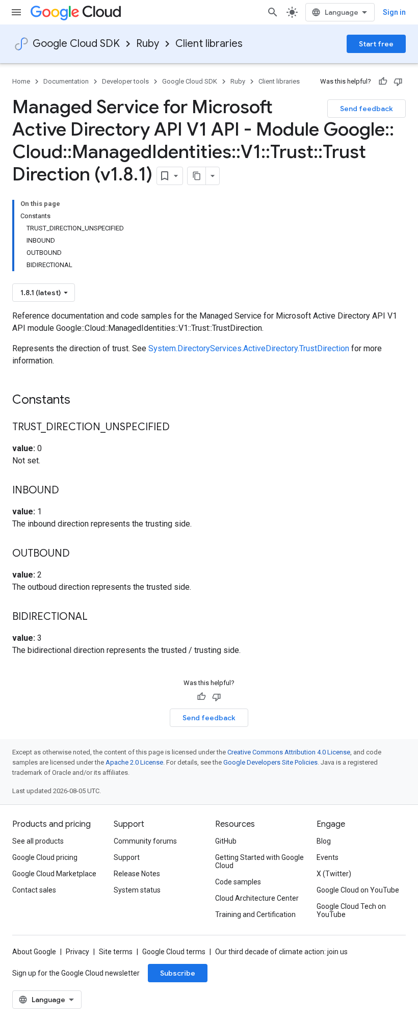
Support (127, 857)
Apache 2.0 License (134, 762)
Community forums (145, 841)
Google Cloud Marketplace (54, 874)
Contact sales (34, 890)
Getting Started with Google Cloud (259, 861)
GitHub (226, 841)
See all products (38, 841)
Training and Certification (255, 914)
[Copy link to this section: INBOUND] (69, 491)
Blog (324, 841)
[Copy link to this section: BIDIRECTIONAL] (98, 617)
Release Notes (137, 874)
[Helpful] (382, 81)
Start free (376, 43)
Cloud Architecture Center (257, 898)
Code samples (238, 882)
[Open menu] (16, 12)
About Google (34, 952)
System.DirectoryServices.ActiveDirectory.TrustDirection (248, 348)
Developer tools (125, 81)
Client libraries (209, 43)
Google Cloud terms (173, 952)
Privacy (77, 952)
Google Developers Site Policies (270, 762)
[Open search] (273, 12)
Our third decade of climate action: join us (281, 952)
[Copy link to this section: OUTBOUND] (80, 554)
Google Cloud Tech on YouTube (351, 910)
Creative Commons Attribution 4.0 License (288, 752)
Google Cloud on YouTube (358, 890)
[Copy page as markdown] (197, 176)
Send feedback (366, 108)
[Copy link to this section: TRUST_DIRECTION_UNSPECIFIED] (180, 428)
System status (137, 890)
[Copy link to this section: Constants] (83, 401)
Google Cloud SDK (76, 43)
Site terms (116, 952)
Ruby (147, 43)
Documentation (66, 81)
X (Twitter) (334, 874)
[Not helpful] (398, 81)
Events (327, 857)
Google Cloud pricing (44, 857)
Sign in (394, 12)
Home (21, 81)
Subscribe (177, 973)
